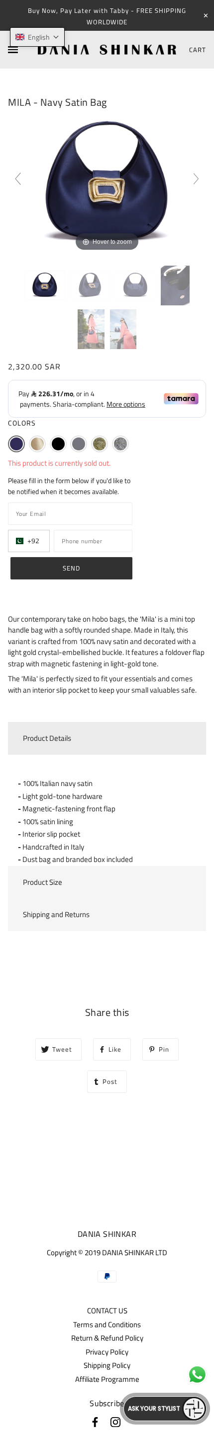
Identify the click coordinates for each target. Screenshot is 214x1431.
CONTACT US (107, 1310)
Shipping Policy (107, 1365)
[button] (16, 443)
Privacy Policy (107, 1352)
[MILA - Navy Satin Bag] (45, 285)
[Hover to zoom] (107, 183)
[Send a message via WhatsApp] (197, 1374)
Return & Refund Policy (107, 1338)
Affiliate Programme (107, 1379)
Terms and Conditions (107, 1324)
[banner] (107, 50)
